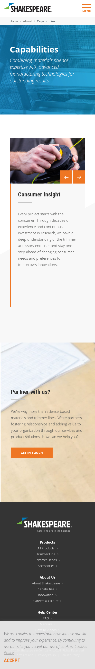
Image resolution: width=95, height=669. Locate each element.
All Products (46, 548)
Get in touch (32, 452)
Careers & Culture (45, 601)
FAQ (46, 618)
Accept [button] (12, 660)
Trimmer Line (46, 554)
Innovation (46, 595)
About (27, 21)
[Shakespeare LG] (28, 8)
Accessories (46, 565)
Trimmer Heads (46, 560)
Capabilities (46, 589)
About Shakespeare (46, 583)
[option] (47, 161)
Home (14, 21)
